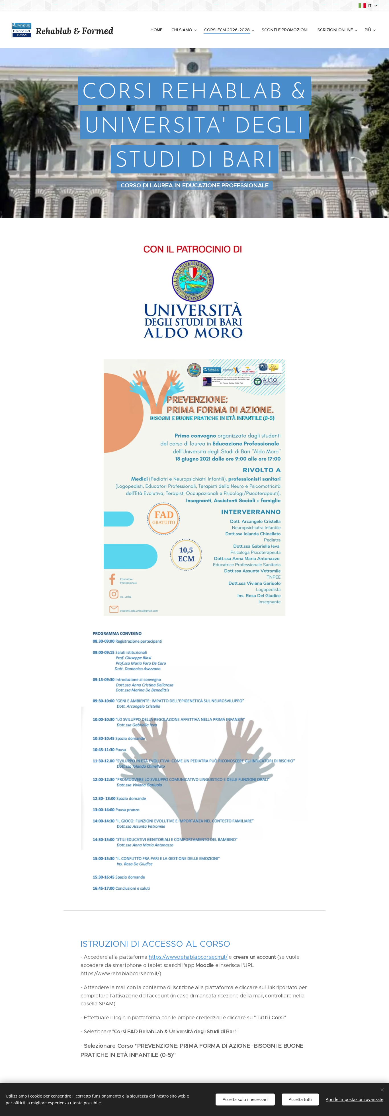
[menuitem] (158, 30)
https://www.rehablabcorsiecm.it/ (188, 957)
